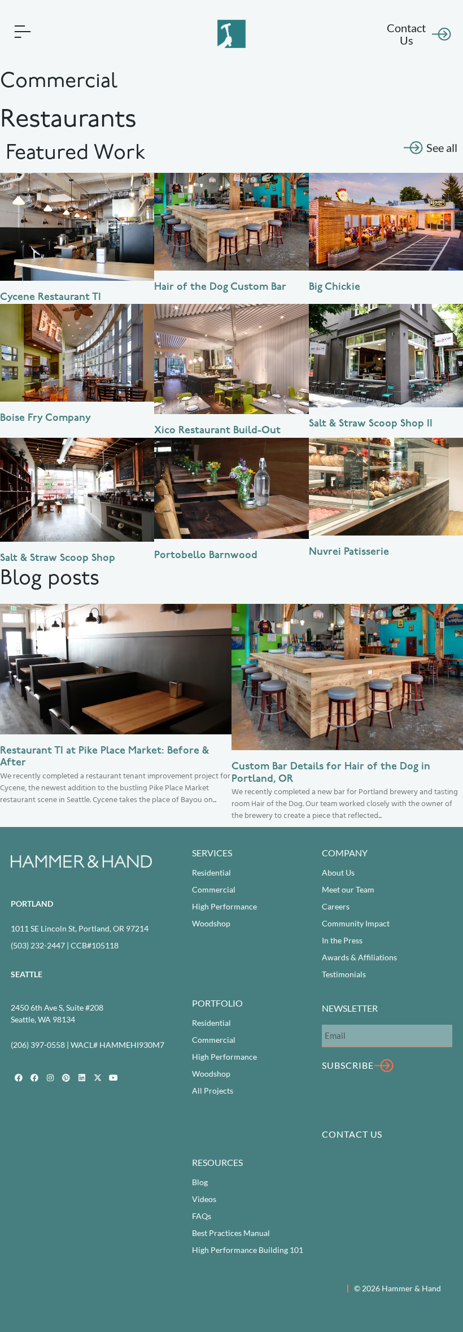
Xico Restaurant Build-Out (217, 431)
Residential (211, 872)
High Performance (224, 906)
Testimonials (344, 974)
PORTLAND (32, 903)
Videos (204, 1199)
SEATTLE (26, 974)
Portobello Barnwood (205, 556)
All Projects (212, 1090)
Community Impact (356, 923)
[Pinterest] (66, 1078)
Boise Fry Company (45, 418)
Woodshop (211, 923)
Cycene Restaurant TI (50, 298)
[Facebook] (19, 1078)
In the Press (342, 940)
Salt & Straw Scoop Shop (57, 559)
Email (332, 1015)
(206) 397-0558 (38, 1045)
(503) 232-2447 (38, 945)
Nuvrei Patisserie (349, 552)
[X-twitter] (98, 1078)
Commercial (213, 889)
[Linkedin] (82, 1078)
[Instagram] (50, 1078)
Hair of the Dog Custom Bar (220, 287)
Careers (336, 906)
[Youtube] (113, 1078)
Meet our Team (348, 889)
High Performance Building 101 (247, 1250)
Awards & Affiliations (359, 957)
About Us (338, 872)
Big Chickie (334, 287)
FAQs (201, 1216)
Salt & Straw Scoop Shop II (371, 424)
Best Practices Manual (231, 1233)
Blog (200, 1182)
